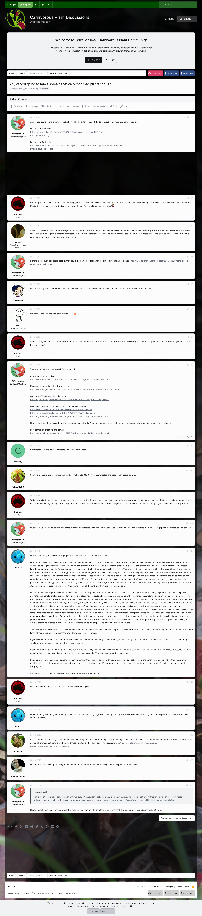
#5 (192, 284)
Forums (187, 19)
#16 (191, 735)
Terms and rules (154, 886)
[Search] (49, 4)
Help (180, 886)
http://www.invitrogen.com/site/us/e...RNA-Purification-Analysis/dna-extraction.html (69, 433)
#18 (191, 785)
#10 (191, 470)
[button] (42, 4)
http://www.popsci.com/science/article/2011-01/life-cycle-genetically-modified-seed (69, 379)
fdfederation (17, 89)
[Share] (188, 117)
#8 (192, 365)
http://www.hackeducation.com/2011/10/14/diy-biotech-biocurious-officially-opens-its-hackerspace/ (76, 145)
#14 (191, 682)
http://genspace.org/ (40, 135)
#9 (192, 445)
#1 (192, 117)
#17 (191, 760)
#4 (192, 256)
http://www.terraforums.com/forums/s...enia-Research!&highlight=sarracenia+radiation (138, 800)
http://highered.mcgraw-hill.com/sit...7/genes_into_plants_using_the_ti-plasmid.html (69, 416)
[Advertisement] (96, 173)
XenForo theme (65, 893)
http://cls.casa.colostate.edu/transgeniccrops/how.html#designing (61, 409)
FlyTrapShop (156, 73)
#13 (191, 551)
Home (171, 19)
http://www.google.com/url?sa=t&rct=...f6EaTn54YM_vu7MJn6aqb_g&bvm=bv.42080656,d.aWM (74, 389)
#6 (192, 309)
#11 (191, 495)
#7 (192, 337)
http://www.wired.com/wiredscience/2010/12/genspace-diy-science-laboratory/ (67, 132)
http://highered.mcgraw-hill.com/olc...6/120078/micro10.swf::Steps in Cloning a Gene (69, 399)
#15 (191, 710)
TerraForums (188, 73)
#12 (191, 523)
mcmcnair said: (40, 792)
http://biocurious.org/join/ (42, 149)
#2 (192, 198)
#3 (192, 226)
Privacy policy (169, 886)
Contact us (140, 886)
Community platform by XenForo (30, 893)
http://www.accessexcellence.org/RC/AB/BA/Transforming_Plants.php (62, 413)
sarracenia (44, 89)
